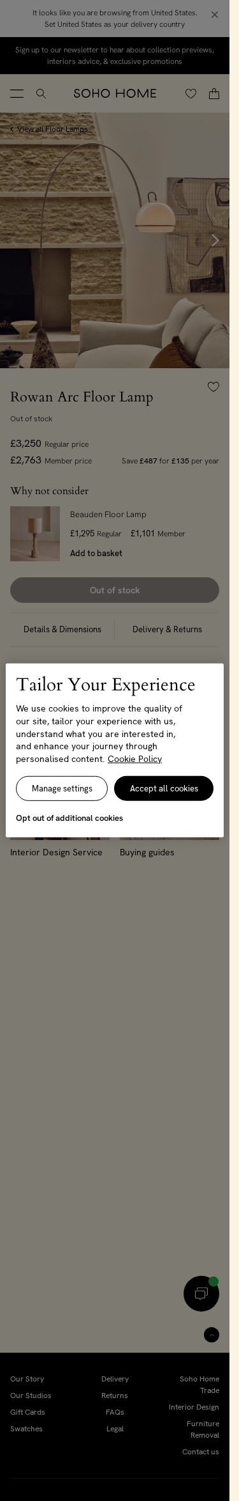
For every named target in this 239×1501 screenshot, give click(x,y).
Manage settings (62, 788)
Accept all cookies (164, 788)
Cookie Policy (135, 759)
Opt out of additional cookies (69, 818)
